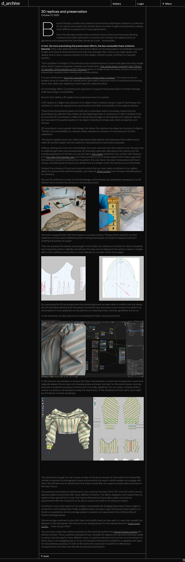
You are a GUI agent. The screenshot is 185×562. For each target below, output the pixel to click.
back (45, 556)
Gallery (117, 3)
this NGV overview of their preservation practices (89, 77)
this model (97, 153)
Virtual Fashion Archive (125, 531)
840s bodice (104, 171)
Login (140, 3)
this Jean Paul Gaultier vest (60, 156)
